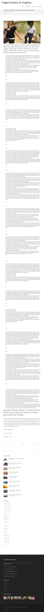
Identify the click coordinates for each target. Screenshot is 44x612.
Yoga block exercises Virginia (15, 494)
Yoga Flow (6, 528)
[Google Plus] (10, 436)
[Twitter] (7, 436)
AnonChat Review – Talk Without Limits (16, 458)
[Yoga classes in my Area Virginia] (29, 597)
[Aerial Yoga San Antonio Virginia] (4, 597)
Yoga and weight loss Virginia (10, 576)
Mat (5, 544)
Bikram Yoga (6, 539)
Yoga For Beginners (7, 508)
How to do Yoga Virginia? (14, 472)
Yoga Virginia (38, 10)
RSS (5, 590)
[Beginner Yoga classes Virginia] (22, 597)
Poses (5, 512)
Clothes (5, 530)
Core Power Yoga (7, 503)
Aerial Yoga (6, 519)
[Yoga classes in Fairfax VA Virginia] (32, 597)
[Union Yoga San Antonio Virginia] (15, 597)
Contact (6, 585)
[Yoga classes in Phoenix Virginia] (25, 597)
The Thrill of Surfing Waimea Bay (10, 566)
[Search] (39, 451)
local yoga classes (10, 424)
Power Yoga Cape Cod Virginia (15, 467)
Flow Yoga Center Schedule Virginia (11, 573)
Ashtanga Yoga (7, 537)
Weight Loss (6, 521)
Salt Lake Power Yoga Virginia (15, 490)
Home (22, 6)
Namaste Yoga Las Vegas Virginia (15, 463)
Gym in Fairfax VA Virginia (9, 569)
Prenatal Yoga (6, 542)
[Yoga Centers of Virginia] (16, 2)
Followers (6, 517)
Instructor (6, 533)
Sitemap (34, 6)
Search (40, 6)
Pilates (5, 524)
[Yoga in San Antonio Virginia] (11, 597)
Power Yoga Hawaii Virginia (14, 485)
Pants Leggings (7, 510)
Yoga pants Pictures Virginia (14, 481)
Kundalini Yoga (6, 515)
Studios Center (6, 535)
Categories (28, 6)
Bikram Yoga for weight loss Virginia (11, 571)
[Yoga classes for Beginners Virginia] (18, 597)
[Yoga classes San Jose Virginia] (8, 597)
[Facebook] (4, 436)
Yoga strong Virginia (13, 476)
